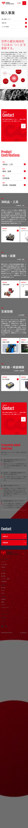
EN (20, 3)
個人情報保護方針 (23, 632)
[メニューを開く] (24, 3)
